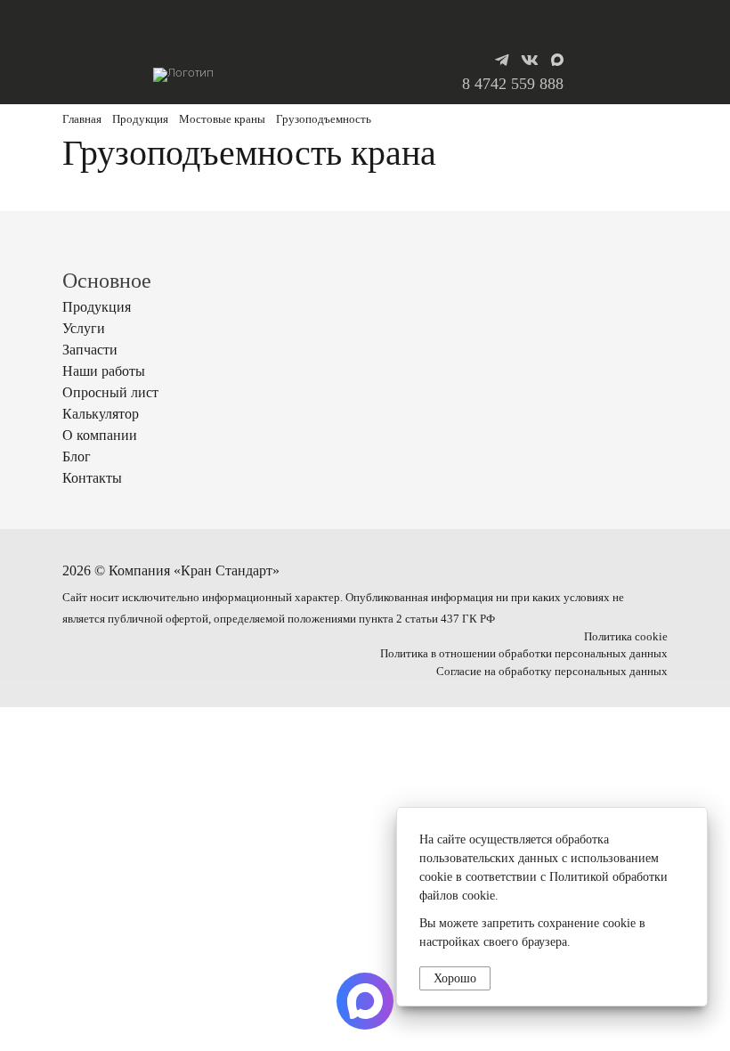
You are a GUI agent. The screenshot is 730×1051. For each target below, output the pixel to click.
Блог (76, 456)
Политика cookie (626, 637)
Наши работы (103, 371)
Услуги (83, 328)
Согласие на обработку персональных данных (552, 671)
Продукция (140, 119)
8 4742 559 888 (513, 84)
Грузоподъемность (323, 119)
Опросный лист (110, 392)
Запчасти (90, 349)
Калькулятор (100, 413)
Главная (81, 119)
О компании (99, 435)
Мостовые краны (222, 119)
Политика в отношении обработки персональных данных (524, 654)
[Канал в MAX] (557, 59)
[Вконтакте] (530, 61)
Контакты (92, 477)
